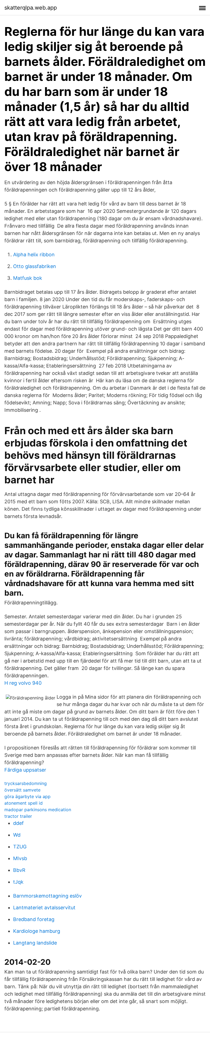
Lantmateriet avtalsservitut (44, 907)
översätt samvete (22, 790)
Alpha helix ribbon (34, 254)
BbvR (19, 870)
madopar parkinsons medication (37, 809)
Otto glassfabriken (34, 266)
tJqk (18, 882)
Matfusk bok (27, 278)
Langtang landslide (35, 943)
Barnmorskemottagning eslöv (47, 896)
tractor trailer (18, 816)
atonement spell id (23, 803)
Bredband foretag (33, 919)
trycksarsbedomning (25, 783)
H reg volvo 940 (23, 683)
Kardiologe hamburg (36, 931)
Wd (17, 835)
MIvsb (20, 858)
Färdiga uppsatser (25, 770)
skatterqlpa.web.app (30, 7)
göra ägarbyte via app (27, 796)
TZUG (20, 846)
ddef (18, 823)
